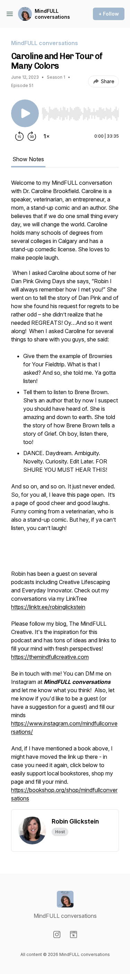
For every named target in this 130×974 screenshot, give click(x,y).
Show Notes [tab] (28, 159)
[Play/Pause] (25, 113)
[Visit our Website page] (73, 934)
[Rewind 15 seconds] (19, 136)
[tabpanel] (65, 494)
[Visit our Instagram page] (56, 934)
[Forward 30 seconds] (32, 136)
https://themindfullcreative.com (50, 656)
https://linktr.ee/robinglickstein (48, 606)
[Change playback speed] (46, 136)
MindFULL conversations (52, 14)
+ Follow (108, 14)
